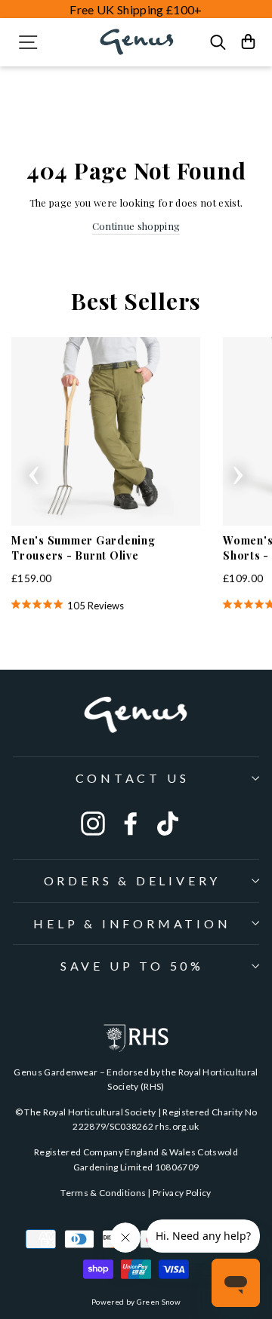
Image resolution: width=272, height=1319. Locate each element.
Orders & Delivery (132, 880)
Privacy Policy (182, 1192)
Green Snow (159, 1301)
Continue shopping (136, 225)
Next (238, 471)
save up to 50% (132, 966)
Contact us (133, 778)
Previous (34, 471)
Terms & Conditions (103, 1192)
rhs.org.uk (177, 1126)
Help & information (131, 923)
